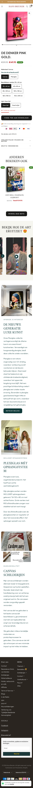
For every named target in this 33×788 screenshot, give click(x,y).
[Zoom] (29, 13)
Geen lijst (6, 105)
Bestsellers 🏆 (22, 669)
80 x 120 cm (6, 91)
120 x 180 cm (7, 96)
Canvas (5, 77)
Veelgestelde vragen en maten (12, 140)
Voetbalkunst (21, 679)
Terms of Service (7, 691)
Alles (19, 686)
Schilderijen (5, 675)
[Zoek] (27, 6)
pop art (3, 703)
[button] (2, 256)
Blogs (3, 694)
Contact (4, 666)
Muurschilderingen (7, 706)
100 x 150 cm (18, 91)
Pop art (19, 683)
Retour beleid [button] (13, 411)
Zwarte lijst (15, 105)
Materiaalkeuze (6, 678)
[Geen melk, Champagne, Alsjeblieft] (14, 179)
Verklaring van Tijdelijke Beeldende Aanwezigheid (8, 712)
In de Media (5, 697)
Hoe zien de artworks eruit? (10, 72)
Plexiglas (14, 77)
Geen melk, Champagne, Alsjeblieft (14, 196)
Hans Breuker (16, 6)
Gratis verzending (9, 146)
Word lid (16, 754)
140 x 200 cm (18, 96)
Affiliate (4, 687)
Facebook (4, 725)
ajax (2, 700)
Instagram (4, 730)
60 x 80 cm (16, 86)
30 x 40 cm (6, 86)
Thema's (20, 666)
